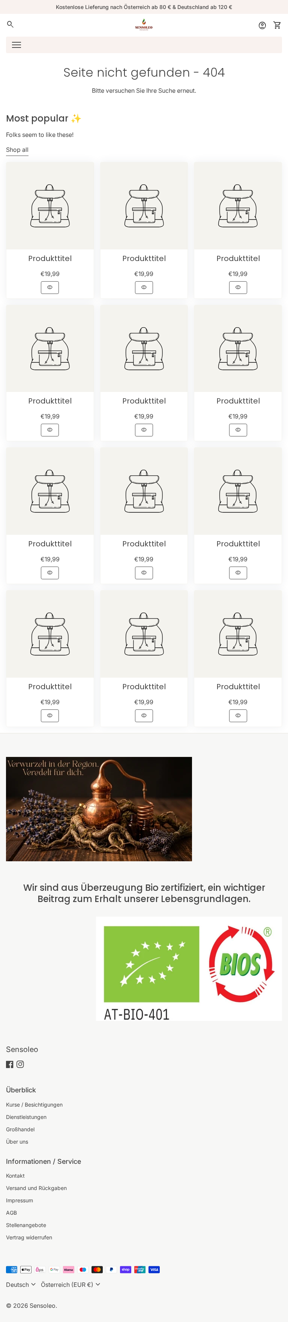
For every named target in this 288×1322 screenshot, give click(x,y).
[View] (50, 205)
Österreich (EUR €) (71, 1284)
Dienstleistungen (26, 1117)
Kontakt (15, 1175)
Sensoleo (22, 1049)
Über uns (17, 1141)
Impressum (19, 1200)
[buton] (22, 1284)
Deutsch (22, 1284)
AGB (11, 1212)
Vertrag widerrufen (29, 1237)
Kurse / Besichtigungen (34, 1104)
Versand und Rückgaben (36, 1188)
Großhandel (20, 1129)
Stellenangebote (26, 1225)
